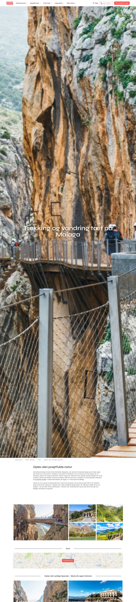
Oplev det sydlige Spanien (53, 459)
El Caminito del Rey (40, 479)
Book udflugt (30, 459)
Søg (96, 3)
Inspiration (19, 459)
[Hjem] (9, 3)
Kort (39, 459)
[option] (41, 522)
